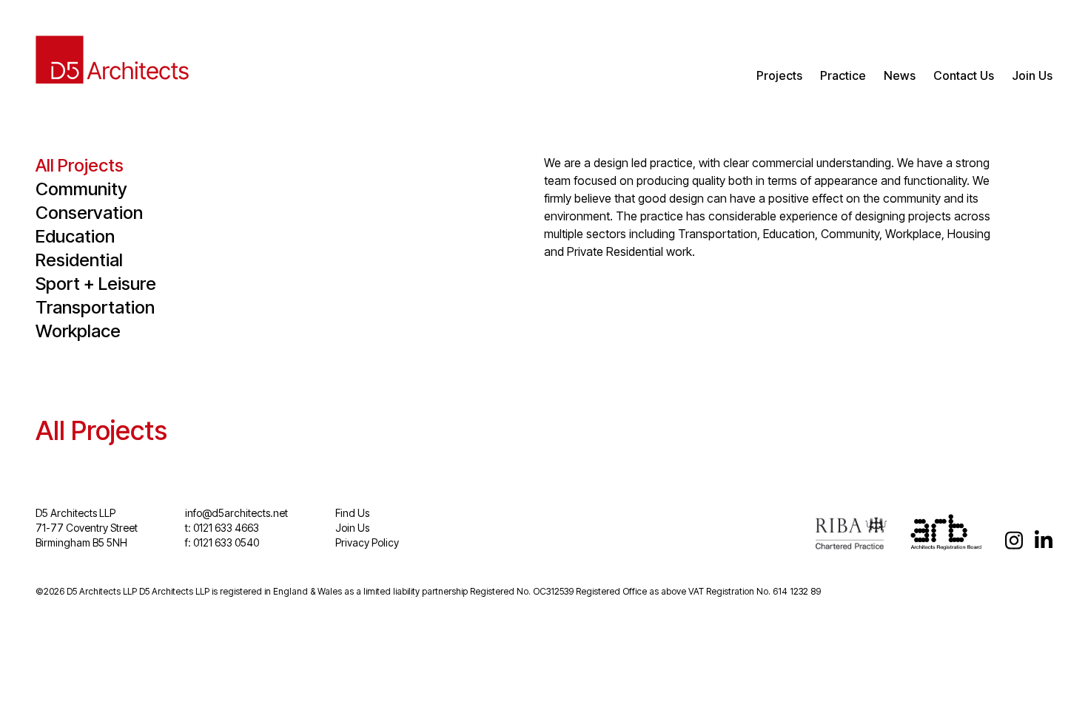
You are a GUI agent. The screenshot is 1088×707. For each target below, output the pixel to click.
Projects (779, 75)
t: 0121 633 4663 (222, 527)
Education (75, 236)
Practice (843, 75)
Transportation (95, 307)
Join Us (1032, 75)
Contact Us (963, 75)
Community (81, 189)
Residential (79, 260)
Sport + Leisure (96, 283)
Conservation (89, 212)
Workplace (78, 331)
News (900, 75)
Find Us (352, 513)
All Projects (80, 165)
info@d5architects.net (236, 513)
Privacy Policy (367, 542)
